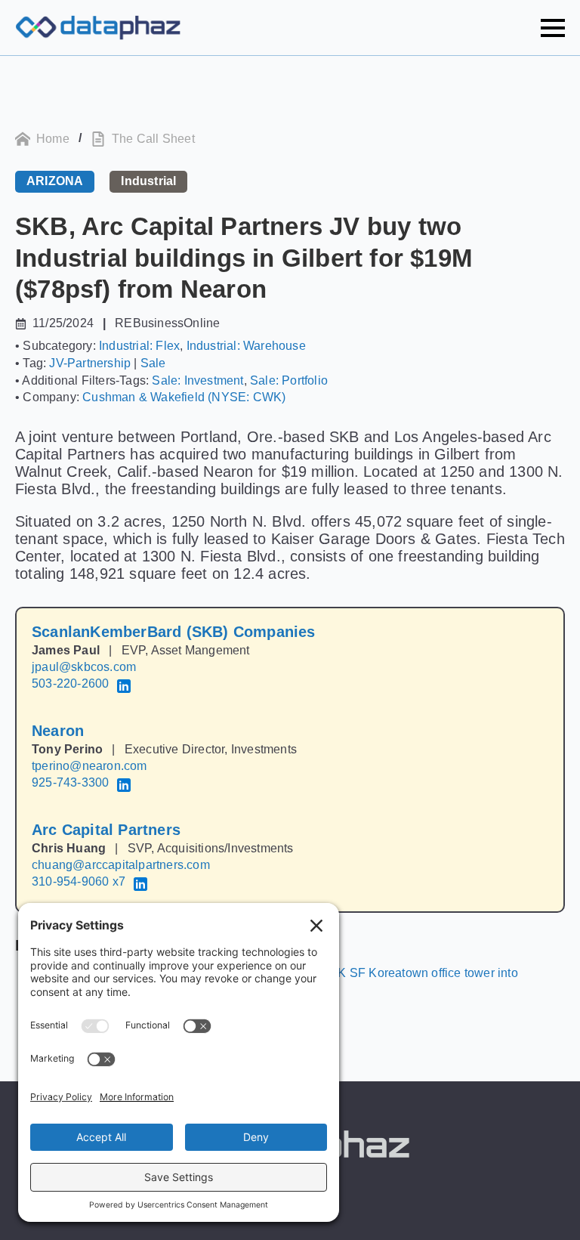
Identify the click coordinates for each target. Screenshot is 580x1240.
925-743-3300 (70, 782)
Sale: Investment (197, 380)
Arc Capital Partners (106, 829)
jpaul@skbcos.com (84, 666)
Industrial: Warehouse (246, 345)
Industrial (148, 181)
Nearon (58, 730)
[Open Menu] (553, 28)
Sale (153, 363)
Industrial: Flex (139, 345)
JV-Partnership (90, 363)
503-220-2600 (70, 683)
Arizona (54, 181)
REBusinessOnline (167, 323)
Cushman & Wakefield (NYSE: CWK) (183, 397)
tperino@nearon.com (89, 765)
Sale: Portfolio (289, 380)
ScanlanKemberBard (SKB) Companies (174, 631)
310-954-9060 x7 (78, 881)
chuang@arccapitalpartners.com (121, 864)
